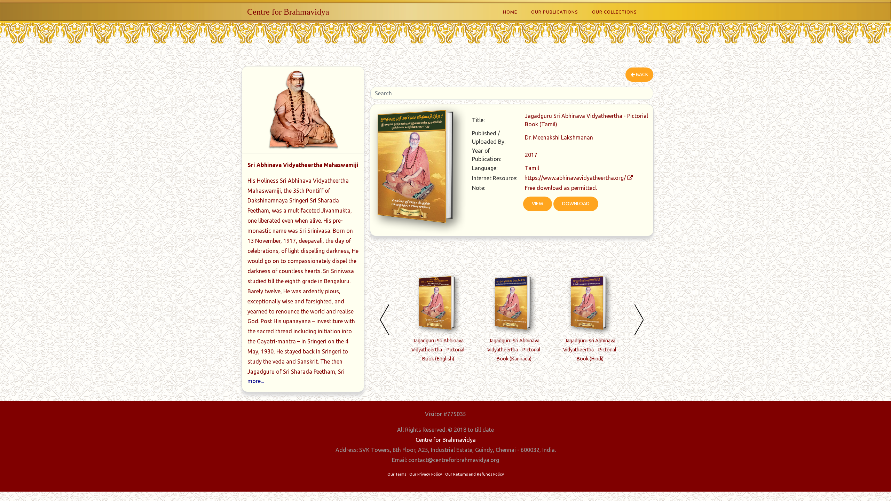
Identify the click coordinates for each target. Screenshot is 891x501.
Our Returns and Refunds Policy (474, 474)
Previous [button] (384, 319)
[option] (438, 321)
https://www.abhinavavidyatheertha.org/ (575, 178)
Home (510, 11)
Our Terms (396, 474)
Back (641, 74)
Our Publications (554, 11)
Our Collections (614, 11)
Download (576, 203)
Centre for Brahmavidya (288, 11)
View (537, 203)
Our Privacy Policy (425, 474)
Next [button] (639, 319)
